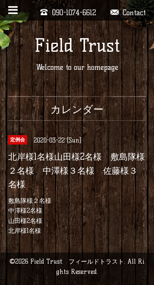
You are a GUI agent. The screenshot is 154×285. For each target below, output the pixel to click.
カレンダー (77, 109)
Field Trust (77, 45)
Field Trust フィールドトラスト (77, 261)
